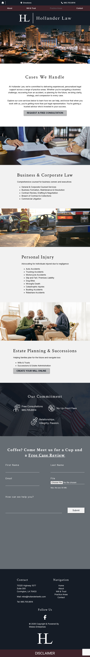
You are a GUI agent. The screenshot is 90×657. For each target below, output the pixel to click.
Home (61, 585)
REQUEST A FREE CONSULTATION (45, 113)
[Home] (2, 2)
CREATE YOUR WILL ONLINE (31, 371)
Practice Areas (56, 8)
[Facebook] (45, 617)
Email (8, 478)
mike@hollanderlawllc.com (34, 596)
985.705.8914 (29, 410)
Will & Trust (31, 8)
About (9, 8)
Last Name (57, 465)
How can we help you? (19, 497)
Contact (79, 8)
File (53, 478)
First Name (12, 465)
